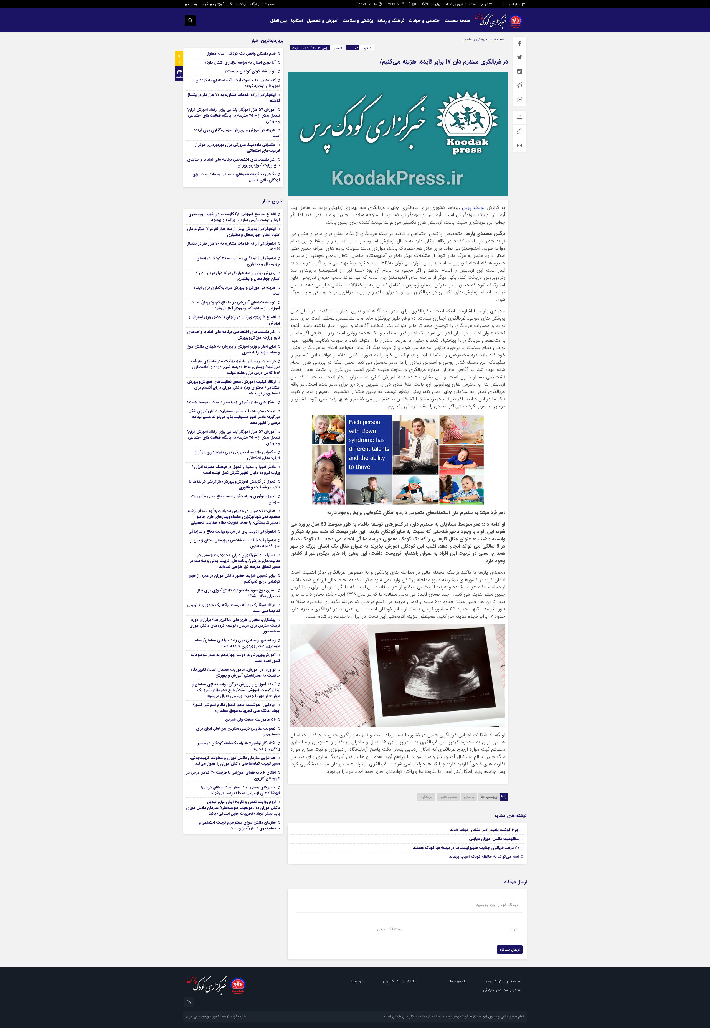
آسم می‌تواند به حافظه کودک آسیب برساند (484, 857)
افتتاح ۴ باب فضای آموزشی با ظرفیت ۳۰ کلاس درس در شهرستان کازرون (233, 775)
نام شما (513, 929)
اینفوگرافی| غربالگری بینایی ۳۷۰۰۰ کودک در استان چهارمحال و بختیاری (238, 261)
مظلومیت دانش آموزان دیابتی (494, 839)
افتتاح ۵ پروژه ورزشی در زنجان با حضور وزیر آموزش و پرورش (234, 320)
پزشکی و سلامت (358, 20)
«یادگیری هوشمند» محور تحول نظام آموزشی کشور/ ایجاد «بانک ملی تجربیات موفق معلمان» (236, 708)
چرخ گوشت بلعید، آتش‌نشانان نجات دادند (484, 830)
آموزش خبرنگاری (213, 4)
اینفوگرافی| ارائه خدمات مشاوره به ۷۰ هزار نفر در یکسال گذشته (233, 98)
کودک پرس (473, 207)
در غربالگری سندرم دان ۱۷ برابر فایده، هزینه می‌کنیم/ (444, 61)
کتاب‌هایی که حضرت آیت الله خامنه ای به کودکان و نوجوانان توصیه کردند (236, 83)
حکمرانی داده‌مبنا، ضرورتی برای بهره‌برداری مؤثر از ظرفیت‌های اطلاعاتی (237, 148)
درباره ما (356, 981)
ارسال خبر (191, 4)
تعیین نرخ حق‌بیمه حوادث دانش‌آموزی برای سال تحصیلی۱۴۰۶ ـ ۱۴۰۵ (238, 593)
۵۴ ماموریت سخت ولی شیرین (250, 719)
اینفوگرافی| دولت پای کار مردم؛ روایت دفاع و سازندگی (232, 531)
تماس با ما (457, 981)
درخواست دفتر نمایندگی (499, 990)
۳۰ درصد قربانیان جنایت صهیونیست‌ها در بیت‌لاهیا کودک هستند (466, 848)
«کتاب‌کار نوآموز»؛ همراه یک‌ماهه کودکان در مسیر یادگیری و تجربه (239, 746)
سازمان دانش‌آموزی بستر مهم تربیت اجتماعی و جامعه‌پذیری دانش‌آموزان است (239, 825)
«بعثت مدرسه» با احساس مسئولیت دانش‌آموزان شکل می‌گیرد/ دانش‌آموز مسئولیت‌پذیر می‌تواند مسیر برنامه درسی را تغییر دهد (234, 417)
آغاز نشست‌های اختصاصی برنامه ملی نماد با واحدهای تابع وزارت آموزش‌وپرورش (233, 162)
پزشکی (469, 797)
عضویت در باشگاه (262, 4)
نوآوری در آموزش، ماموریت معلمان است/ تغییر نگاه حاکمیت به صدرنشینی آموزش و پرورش (235, 672)
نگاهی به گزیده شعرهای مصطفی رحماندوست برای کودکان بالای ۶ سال (236, 177)
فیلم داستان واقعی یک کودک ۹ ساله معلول (241, 53)
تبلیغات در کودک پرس (398, 981)
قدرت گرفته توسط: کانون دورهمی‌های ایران (216, 1016)
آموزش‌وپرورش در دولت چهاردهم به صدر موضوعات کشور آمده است (235, 658)
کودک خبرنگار (237, 4)
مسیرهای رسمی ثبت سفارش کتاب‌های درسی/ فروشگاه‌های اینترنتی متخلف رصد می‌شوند (240, 790)
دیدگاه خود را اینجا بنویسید (497, 905)
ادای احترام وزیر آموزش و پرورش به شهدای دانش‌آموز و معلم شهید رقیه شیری (234, 349)
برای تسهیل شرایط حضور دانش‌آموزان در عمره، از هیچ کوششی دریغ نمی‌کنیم (234, 578)
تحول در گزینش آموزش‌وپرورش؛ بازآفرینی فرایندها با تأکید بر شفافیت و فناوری (234, 484)
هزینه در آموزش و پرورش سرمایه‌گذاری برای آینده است (237, 133)
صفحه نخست (458, 20)
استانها (297, 20)
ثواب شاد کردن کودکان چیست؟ (250, 71)
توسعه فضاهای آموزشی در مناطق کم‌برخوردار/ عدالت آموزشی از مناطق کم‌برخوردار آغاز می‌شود (235, 305)
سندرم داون (448, 797)
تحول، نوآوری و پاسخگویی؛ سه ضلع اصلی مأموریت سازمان (235, 499)
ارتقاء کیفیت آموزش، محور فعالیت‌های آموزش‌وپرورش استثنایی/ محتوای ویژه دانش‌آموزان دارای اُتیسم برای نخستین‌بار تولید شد (233, 387)
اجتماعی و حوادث (424, 20)
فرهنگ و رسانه (390, 20)
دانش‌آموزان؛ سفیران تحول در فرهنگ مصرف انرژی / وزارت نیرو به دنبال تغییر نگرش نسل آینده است (236, 470)
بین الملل (278, 20)
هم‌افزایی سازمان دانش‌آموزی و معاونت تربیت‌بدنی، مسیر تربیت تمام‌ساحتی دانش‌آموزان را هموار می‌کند (235, 761)
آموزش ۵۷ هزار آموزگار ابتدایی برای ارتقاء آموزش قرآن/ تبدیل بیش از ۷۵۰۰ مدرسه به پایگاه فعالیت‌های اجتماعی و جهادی (233, 115)
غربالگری (426, 797)
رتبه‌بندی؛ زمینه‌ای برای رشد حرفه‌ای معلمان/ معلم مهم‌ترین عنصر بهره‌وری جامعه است (237, 643)
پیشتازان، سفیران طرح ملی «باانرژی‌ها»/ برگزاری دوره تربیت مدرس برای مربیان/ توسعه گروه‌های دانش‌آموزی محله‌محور (234, 625)
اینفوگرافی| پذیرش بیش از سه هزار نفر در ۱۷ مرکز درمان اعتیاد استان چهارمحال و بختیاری (233, 232)
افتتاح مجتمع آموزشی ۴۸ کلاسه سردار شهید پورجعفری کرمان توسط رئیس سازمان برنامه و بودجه (234, 217)
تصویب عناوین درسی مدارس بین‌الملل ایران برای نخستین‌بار (238, 731)
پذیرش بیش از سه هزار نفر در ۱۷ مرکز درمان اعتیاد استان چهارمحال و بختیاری (238, 276)
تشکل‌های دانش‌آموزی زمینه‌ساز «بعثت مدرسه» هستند (231, 402)
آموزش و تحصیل (322, 20)
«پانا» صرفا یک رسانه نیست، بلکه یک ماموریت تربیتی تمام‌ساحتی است (233, 608)
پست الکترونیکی (389, 929)
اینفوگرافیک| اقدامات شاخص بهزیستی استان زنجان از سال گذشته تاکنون (235, 543)
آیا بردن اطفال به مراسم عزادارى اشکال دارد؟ (240, 62)
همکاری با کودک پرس (501, 981)
